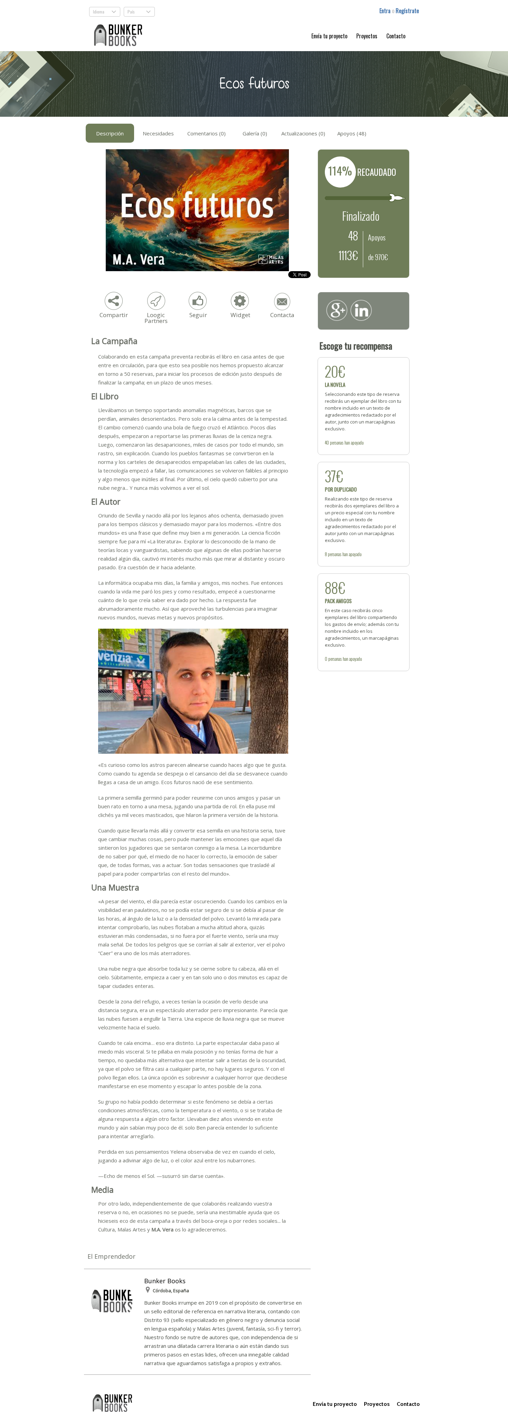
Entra (385, 11)
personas (337, 442)
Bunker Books (165, 1281)
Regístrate (407, 11)
